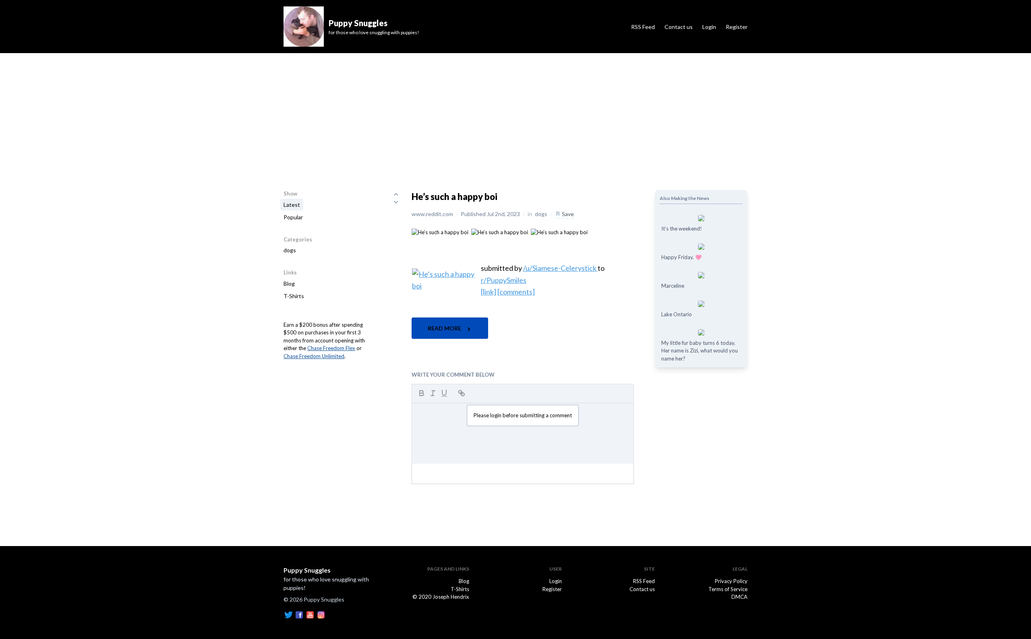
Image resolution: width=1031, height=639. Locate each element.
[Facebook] (299, 614)
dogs (290, 250)
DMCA (739, 597)
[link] (488, 291)
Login (709, 26)
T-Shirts (294, 296)
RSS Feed (643, 26)
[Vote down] (396, 202)
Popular (293, 217)
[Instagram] (321, 614)
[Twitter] (288, 614)
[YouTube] (310, 614)
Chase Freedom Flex (331, 348)
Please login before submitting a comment (523, 415)
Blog (289, 283)
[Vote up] (396, 194)
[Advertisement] (515, 113)
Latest (292, 204)
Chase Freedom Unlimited (314, 356)
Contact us (679, 26)
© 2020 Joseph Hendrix (440, 597)
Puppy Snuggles (307, 570)
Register (736, 26)
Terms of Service (727, 589)
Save (567, 213)
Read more (445, 328)
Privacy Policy (731, 581)
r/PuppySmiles (503, 280)
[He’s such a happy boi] (440, 232)
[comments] (516, 291)
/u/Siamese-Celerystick (560, 268)
